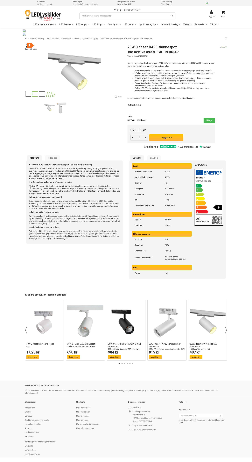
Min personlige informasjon (87, 424)
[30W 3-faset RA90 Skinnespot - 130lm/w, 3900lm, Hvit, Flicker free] (85, 321)
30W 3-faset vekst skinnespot (40, 345)
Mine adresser (82, 420)
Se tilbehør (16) (134, 105)
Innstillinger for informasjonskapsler (40, 442)
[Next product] (226, 38)
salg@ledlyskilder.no (147, 430)
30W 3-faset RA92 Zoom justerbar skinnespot (167, 348)
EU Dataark (201, 164)
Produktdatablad (31, 49)
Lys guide (29, 446)
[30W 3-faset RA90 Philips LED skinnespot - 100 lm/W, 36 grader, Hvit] (208, 321)
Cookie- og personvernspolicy (37, 420)
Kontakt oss (30, 408)
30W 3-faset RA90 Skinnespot (81, 345)
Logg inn (211, 16)
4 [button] (127, 363)
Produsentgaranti (32, 432)
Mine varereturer (83, 412)
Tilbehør (52, 158)
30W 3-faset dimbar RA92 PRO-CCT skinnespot (124, 348)
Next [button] (226, 330)
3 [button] (124, 363)
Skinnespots (66, 39)
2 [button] (122, 363)
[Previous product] (225, 38)
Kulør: (130, 116)
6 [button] (132, 363)
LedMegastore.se (32, 454)
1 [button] (119, 363)
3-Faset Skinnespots (90, 39)
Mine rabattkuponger (85, 428)
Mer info (34, 158)
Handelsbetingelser (33, 424)
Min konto (80, 402)
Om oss (28, 412)
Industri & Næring (37, 39)
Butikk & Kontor (52, 39)
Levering (28, 416)
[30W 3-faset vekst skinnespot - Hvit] (44, 321)
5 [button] (130, 363)
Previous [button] (26, 330)
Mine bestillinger (83, 408)
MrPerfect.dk (30, 450)
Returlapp (29, 436)
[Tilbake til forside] (25, 39)
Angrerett (29, 428)
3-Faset (76, 39)
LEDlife (154, 158)
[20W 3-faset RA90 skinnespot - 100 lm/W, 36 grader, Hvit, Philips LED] (49, 107)
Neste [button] (123, 71)
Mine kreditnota (82, 416)
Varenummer (132, 56)
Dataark (137, 158)
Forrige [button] (26, 71)
